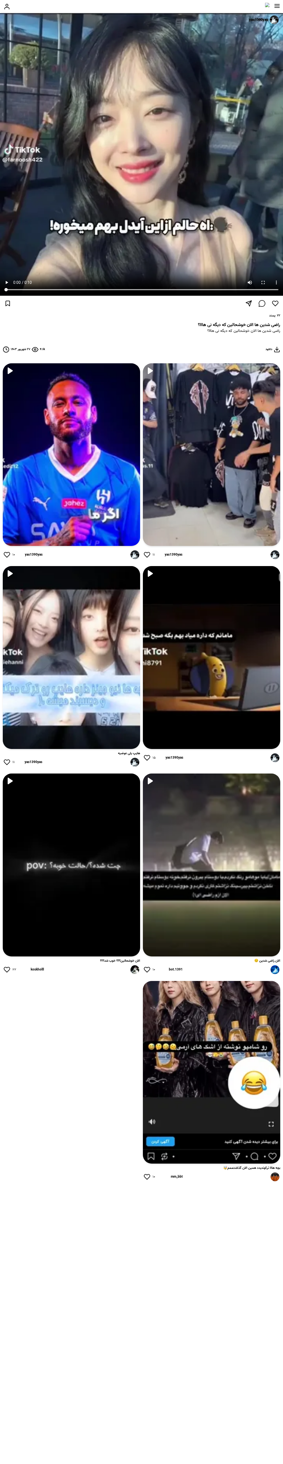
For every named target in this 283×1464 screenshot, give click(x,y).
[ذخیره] (7, 303)
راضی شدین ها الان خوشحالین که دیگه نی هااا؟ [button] (243, 331)
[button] (277, 6)
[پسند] (275, 303)
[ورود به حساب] (7, 6)
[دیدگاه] (262, 303)
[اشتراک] (248, 303)
